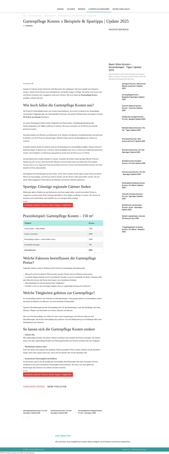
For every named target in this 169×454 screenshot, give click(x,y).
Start (24, 16)
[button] (143, 9)
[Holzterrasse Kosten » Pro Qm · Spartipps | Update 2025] (63, 400)
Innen (60, 9)
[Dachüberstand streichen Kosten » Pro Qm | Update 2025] (114, 166)
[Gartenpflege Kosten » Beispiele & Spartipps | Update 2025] (114, 100)
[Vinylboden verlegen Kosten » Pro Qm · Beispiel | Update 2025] (114, 122)
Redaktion (29, 26)
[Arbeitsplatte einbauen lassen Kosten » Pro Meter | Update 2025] (114, 188)
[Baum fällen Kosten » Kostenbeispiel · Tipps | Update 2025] (127, 47)
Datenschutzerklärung (139, 449)
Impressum (126, 449)
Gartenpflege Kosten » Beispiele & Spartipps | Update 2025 (133, 97)
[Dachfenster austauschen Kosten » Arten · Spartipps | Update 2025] (114, 210)
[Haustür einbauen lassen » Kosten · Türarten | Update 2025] (114, 112)
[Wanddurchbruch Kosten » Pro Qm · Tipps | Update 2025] (114, 133)
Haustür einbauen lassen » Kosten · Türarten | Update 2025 (132, 108)
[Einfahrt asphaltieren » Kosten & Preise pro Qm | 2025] (114, 222)
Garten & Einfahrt (98, 9)
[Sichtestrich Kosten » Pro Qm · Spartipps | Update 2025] (114, 155)
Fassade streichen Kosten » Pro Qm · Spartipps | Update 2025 (132, 196)
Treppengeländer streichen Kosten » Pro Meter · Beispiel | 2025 (133, 229)
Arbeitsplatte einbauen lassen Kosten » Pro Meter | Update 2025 (133, 185)
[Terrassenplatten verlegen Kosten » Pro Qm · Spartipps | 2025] (90, 400)
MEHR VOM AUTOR (56, 386)
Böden (81, 9)
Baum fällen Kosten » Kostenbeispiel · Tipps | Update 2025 (125, 67)
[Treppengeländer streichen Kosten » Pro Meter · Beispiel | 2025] (114, 233)
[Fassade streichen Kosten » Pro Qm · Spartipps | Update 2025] (114, 200)
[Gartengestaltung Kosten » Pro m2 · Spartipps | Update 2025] (35, 400)
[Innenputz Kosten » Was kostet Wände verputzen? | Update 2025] (114, 89)
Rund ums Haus (121, 9)
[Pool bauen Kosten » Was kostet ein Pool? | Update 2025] (114, 142)
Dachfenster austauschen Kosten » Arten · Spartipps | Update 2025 (132, 207)
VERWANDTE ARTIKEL (34, 386)
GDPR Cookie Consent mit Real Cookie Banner (17, 453)
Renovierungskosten (35, 16)
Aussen (71, 9)
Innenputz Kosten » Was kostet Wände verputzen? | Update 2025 (134, 86)
